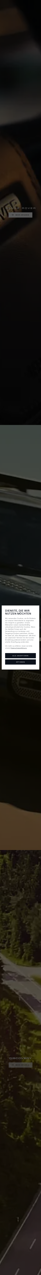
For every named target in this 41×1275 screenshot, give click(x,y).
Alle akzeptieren (21, 656)
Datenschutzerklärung (19, 648)
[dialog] (20, 637)
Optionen (20, 662)
